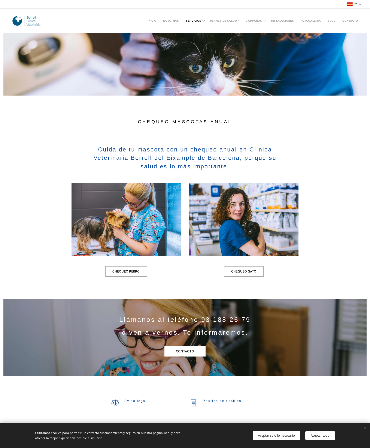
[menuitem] (153, 20)
